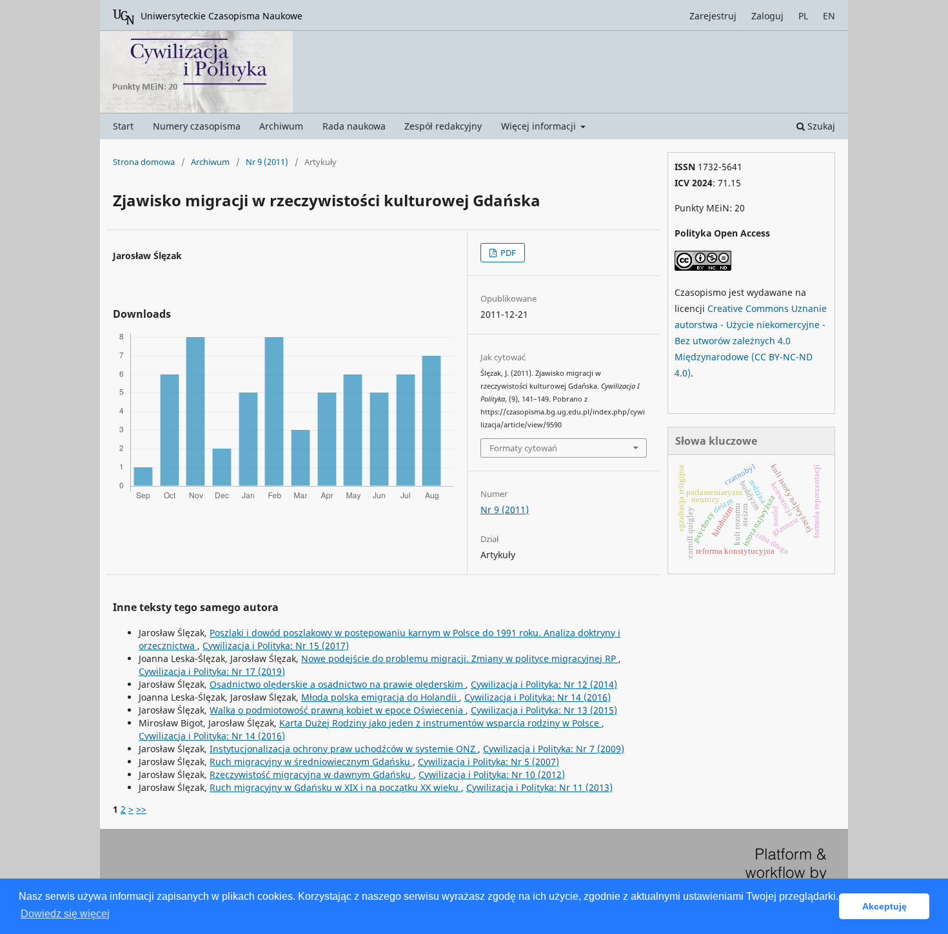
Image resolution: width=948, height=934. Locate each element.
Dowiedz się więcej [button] (65, 913)
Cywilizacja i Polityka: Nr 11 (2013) (539, 787)
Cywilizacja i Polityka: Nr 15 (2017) (275, 645)
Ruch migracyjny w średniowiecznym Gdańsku (311, 761)
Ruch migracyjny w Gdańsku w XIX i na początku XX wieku (335, 787)
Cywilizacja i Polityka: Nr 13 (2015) (544, 710)
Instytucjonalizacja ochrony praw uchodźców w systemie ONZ (344, 749)
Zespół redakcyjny (443, 126)
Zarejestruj (712, 16)
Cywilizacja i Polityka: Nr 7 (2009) (553, 749)
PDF (507, 252)
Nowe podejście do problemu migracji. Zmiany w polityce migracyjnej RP (459, 658)
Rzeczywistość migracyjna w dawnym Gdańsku (311, 774)
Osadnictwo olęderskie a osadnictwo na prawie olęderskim (338, 684)
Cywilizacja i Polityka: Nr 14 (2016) (537, 697)
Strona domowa (144, 162)
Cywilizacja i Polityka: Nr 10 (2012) (492, 774)
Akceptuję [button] (884, 906)
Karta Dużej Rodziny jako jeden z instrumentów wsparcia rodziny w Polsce (440, 723)
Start (123, 126)
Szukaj (820, 126)
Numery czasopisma (197, 126)
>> (141, 809)
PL (803, 16)
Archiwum (281, 126)
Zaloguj (767, 16)
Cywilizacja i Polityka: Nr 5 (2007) (488, 761)
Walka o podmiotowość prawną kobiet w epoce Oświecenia (338, 710)
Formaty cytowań (523, 448)
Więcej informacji (539, 126)
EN (829, 16)
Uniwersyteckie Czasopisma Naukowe (221, 16)
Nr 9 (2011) (267, 162)
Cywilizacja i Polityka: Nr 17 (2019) (212, 671)
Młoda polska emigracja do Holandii (380, 697)
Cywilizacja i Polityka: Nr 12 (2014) (544, 684)
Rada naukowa (354, 126)
